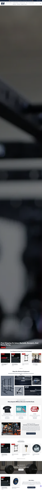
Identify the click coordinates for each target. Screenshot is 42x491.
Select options (4, 366)
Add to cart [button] (34, 366)
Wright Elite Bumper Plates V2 (15, 487)
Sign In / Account (39, 0)
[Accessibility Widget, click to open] (41, 486)
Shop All (7, 2)
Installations (22, 4)
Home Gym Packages (31, 2)
